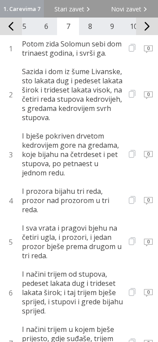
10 (134, 26)
